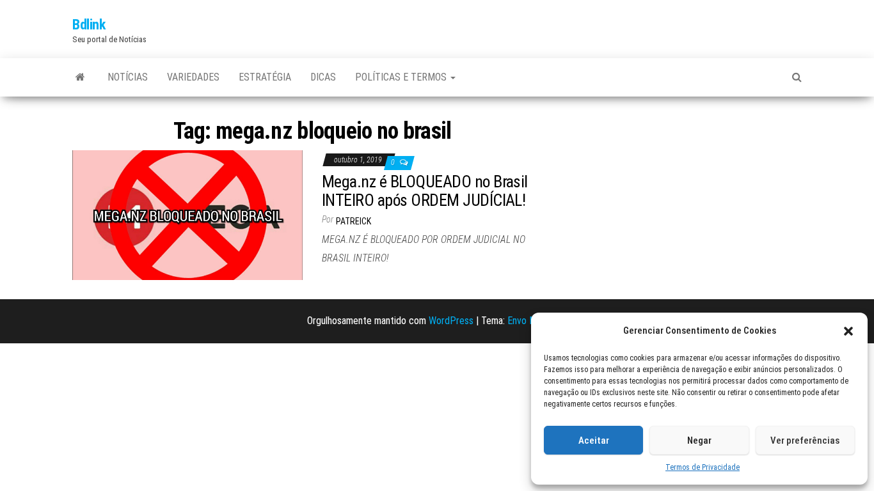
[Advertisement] (686, 195)
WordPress (451, 321)
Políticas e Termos (402, 77)
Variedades (193, 77)
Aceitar (593, 440)
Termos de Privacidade (702, 467)
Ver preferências (804, 440)
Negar (699, 440)
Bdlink (88, 25)
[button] (848, 331)
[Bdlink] (80, 77)
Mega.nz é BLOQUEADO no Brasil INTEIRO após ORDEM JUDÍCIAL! (425, 191)
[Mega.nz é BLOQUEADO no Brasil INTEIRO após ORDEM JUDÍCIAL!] (187, 214)
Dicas (323, 77)
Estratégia (265, 77)
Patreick (353, 221)
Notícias (127, 77)
